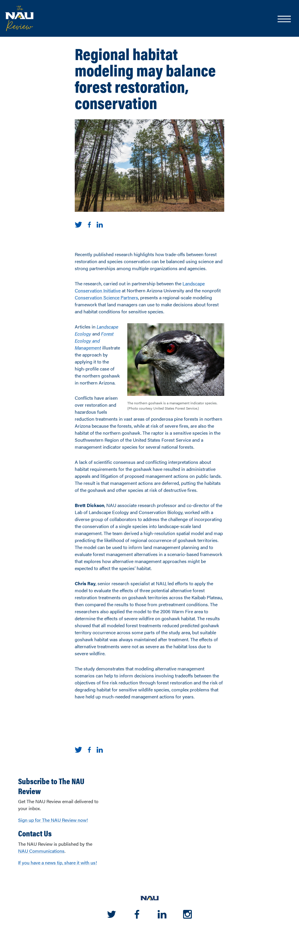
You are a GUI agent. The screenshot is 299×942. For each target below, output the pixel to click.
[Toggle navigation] (283, 19)
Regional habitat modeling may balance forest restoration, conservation (145, 78)
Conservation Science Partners (106, 297)
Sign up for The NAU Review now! (53, 820)
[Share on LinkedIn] (100, 224)
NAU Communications (41, 850)
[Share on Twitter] (78, 224)
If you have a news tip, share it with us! (57, 862)
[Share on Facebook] (89, 224)
